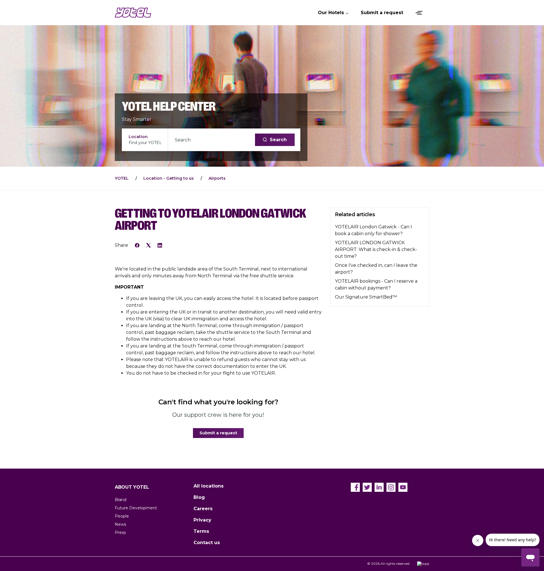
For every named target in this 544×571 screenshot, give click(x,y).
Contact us (207, 542)
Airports (217, 178)
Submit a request (218, 432)
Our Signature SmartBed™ (366, 297)
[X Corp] (148, 245)
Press (120, 532)
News (120, 524)
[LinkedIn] (160, 245)
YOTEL (122, 178)
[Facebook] (137, 245)
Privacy (202, 520)
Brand (120, 499)
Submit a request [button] (382, 12)
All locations (209, 486)
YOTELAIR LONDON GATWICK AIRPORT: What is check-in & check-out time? (376, 249)
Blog (199, 497)
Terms (201, 531)
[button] (333, 12)
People (122, 516)
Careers (203, 508)
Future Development (136, 507)
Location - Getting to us (168, 178)
